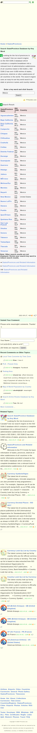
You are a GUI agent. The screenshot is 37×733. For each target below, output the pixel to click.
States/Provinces (14, 44)
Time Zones (16, 701)
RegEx (23, 715)
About (12, 698)
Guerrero (4, 165)
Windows (25, 712)
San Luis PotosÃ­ (4, 224)
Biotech (8, 717)
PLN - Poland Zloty (10, 364)
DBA (18, 712)
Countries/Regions (8, 703)
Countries (26, 689)
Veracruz (4, 251)
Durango (4, 156)
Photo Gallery (24, 691)
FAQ (28, 717)
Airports (11, 689)
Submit (23, 348)
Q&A (2, 717)
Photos (17, 705)
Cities (18, 689)
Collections (21, 698)
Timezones (20, 694)
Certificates (15, 715)
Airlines (3, 689)
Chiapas (4, 133)
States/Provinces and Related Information (18, 262)
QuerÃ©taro (6, 215)
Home (2, 44)
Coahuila (4, 142)
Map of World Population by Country (17, 387)
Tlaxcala (4, 246)
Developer (11, 712)
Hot (7, 698)
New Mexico (6, 197)
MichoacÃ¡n (6, 183)
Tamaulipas (5, 242)
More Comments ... (7, 407)
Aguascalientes (7, 115)
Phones (16, 717)
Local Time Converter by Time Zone (17, 356)
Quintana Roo (6, 219)
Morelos (4, 188)
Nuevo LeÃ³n (6, 201)
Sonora (4, 233)
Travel (22, 717)
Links (29, 715)
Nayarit (4, 192)
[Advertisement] (18, 23)
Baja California (7, 120)
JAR (31, 712)
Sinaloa (4, 228)
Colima (3, 147)
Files (7, 715)
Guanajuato (5, 161)
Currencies (5, 691)
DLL (2, 715)
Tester (3, 712)
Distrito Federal (7, 152)
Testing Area (8, 371)
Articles (24, 705)
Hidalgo (4, 170)
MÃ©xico (4, 179)
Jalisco (4, 174)
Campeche (5, 129)
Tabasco (4, 237)
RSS (30, 705)
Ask (2, 708)
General (14, 691)
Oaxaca (4, 206)
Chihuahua (5, 138)
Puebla (3, 210)
